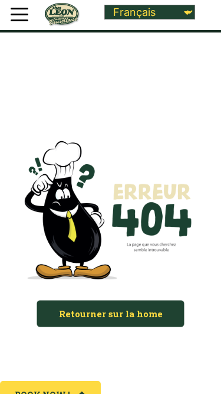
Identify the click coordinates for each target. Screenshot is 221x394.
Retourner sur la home (111, 314)
